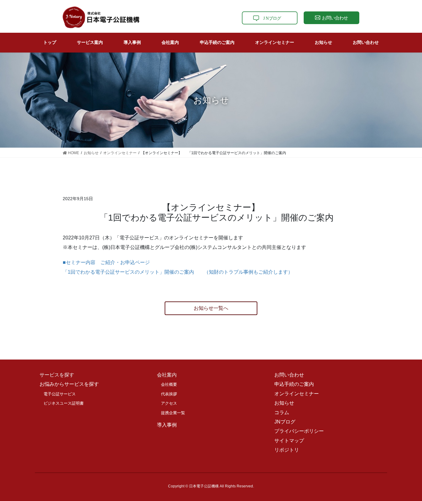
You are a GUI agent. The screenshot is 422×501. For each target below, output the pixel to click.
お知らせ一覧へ (211, 308)
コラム (281, 412)
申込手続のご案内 (294, 384)
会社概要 (169, 384)
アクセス (169, 403)
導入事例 (167, 424)
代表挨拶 (169, 394)
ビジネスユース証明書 (64, 403)
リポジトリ (286, 450)
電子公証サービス (60, 394)
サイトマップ (289, 440)
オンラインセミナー (296, 393)
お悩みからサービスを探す (69, 384)
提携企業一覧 (173, 412)
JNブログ (284, 421)
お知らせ (284, 403)
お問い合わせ (289, 374)
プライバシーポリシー (299, 431)
